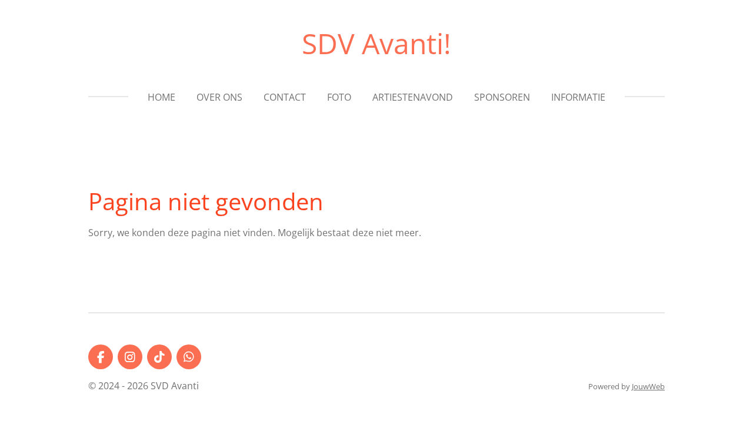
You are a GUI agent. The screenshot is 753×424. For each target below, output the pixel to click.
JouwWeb (648, 386)
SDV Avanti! (376, 43)
